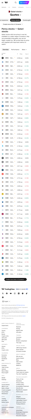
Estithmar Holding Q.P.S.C (12, 206)
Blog (17, 360)
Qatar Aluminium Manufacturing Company (12, 110)
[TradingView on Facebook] (7, 293)
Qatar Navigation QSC (12, 242)
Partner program (20, 414)
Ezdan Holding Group (12, 86)
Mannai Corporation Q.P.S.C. (12, 218)
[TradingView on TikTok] (26, 293)
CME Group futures (21, 347)
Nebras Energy (12, 266)
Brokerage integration (22, 412)
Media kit (18, 365)
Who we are (19, 356)
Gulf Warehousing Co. (12, 154)
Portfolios (4, 365)
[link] (13, 24)
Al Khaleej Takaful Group (12, 182)
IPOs (3, 360)
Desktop (4, 379)
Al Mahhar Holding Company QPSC (12, 146)
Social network (6, 384)
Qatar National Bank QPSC (12, 270)
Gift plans (18, 332)
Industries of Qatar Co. (12, 238)
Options (4, 369)
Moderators (5, 393)
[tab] (15, 20)
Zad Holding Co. (12, 250)
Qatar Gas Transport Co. (12, 210)
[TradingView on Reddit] (3, 297)
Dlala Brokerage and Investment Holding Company (12, 114)
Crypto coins (5, 336)
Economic (4, 355)
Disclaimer (19, 381)
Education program (21, 415)
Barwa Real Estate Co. (12, 150)
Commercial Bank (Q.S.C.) (12, 214)
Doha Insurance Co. (12, 186)
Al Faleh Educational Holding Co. (12, 62)
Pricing (18, 328)
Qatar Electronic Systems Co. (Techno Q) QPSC (12, 142)
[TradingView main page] (6, 2)
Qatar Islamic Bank (12, 274)
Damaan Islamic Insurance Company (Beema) (12, 222)
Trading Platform (20, 404)
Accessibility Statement (22, 386)
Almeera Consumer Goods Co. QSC (12, 262)
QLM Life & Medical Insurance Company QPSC (12, 138)
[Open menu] (2, 2)
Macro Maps (5, 371)
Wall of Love (5, 386)
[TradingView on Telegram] (22, 293)
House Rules (5, 391)
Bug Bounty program (21, 390)
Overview (18, 337)
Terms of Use (19, 379)
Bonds (3, 334)
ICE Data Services (20, 305)
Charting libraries (20, 398)
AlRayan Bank (12, 122)
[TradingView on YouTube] (11, 293)
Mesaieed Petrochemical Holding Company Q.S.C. (12, 90)
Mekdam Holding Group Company (12, 134)
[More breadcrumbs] (9, 7)
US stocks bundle (21, 351)
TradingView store (21, 370)
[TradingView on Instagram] (15, 293)
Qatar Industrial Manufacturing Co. (12, 130)
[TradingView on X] (3, 293)
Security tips (19, 388)
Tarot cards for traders (22, 372)
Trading (4, 398)
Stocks (3, 330)
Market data (19, 330)
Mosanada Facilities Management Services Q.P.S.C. (12, 234)
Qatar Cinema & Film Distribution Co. (12, 158)
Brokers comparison (21, 341)
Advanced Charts (21, 402)
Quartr (24, 316)
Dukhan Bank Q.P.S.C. (12, 198)
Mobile (3, 377)
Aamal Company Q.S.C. (12, 70)
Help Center (19, 361)
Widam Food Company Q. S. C (12, 106)
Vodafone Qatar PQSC (12, 174)
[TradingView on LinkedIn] (19, 293)
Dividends (4, 358)
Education (4, 400)
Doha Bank (12, 178)
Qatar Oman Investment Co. (12, 74)
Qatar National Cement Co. (12, 166)
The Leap (18, 342)
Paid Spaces (5, 412)
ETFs (3, 332)
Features (18, 326)
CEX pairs (4, 337)
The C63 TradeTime (21, 374)
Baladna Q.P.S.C (12, 94)
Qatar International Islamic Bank (12, 246)
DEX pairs (4, 339)
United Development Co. (12, 82)
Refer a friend (5, 388)
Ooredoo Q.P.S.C (12, 254)
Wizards (4, 409)
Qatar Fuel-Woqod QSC (12, 258)
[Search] (15, 2)
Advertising (19, 410)
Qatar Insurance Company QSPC (12, 126)
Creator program (6, 390)
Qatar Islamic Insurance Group (12, 230)
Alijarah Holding (12, 66)
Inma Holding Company (12, 170)
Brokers (18, 339)
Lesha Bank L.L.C (12, 190)
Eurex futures (19, 349)
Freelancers (5, 411)
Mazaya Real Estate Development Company (12, 58)
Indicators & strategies (8, 407)
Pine (3, 341)
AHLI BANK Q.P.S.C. (12, 202)
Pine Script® (5, 372)
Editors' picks (5, 402)
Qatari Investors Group (12, 98)
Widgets (18, 396)
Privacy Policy (20, 382)
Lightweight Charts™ (21, 400)
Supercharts (5, 325)
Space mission (20, 358)
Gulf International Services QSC (12, 118)
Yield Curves (5, 367)
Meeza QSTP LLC (12, 194)
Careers (18, 363)
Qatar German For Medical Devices (12, 102)
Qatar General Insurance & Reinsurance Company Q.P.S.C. (12, 162)
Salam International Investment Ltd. (12, 78)
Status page (19, 391)
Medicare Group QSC (12, 226)
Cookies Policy (20, 384)
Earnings (4, 357)
